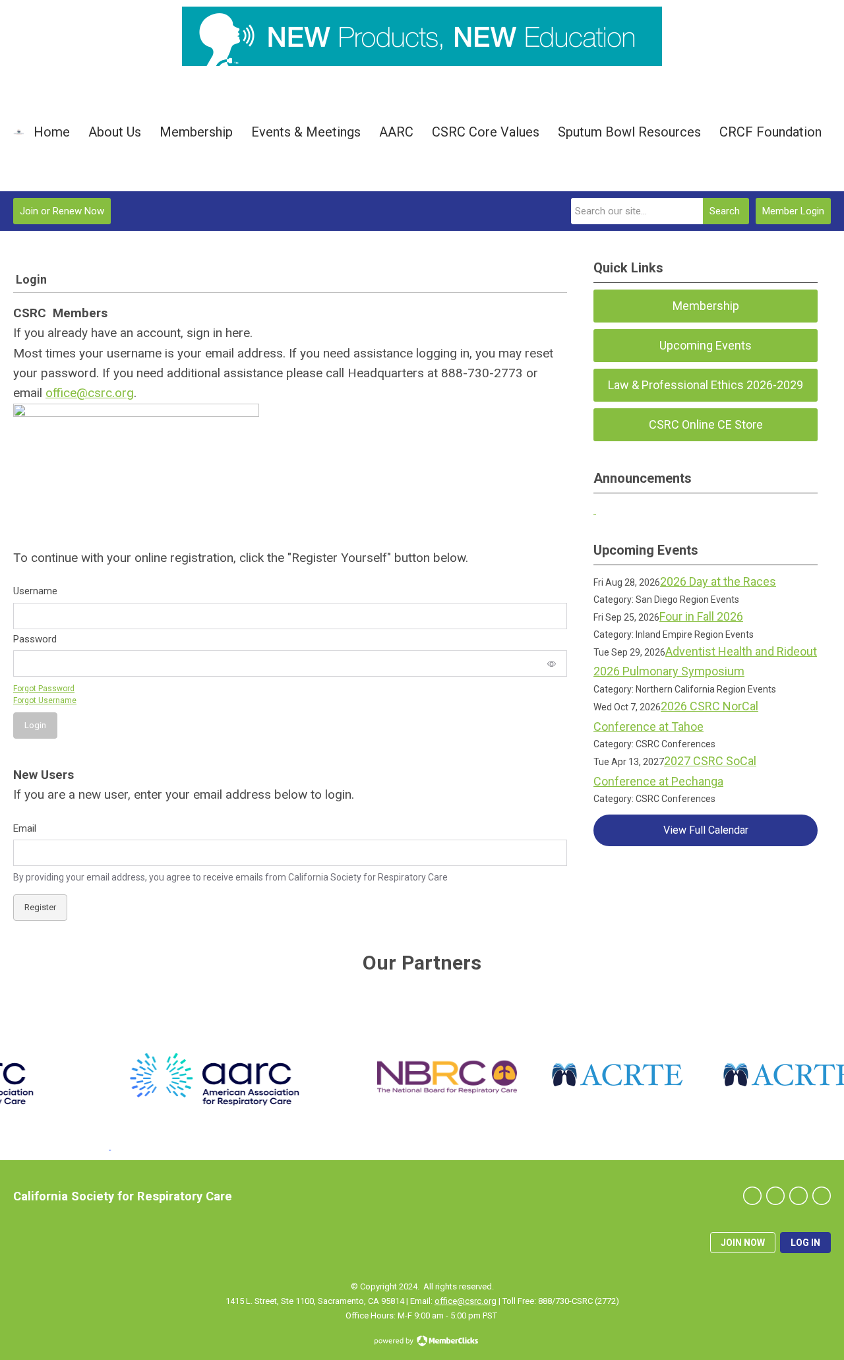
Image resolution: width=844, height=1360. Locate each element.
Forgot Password (44, 688)
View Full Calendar (705, 830)
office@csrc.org (89, 392)
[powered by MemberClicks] (422, 1342)
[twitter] (775, 1196)
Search (724, 211)
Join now (743, 1242)
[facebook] (752, 1196)
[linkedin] (798, 1196)
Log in (805, 1242)
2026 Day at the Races (718, 581)
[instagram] (821, 1196)
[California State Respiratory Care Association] (18, 132)
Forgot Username (44, 700)
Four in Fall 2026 (701, 616)
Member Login (793, 211)
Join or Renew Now (62, 211)
